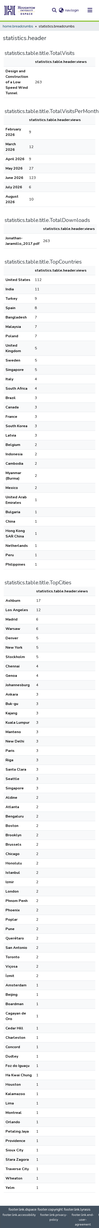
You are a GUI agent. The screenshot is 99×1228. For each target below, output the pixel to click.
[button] (20, 10)
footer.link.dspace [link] (23, 1209)
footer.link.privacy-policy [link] (53, 1217)
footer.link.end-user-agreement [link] (83, 1220)
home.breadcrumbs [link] (18, 26)
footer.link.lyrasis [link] (77, 1209)
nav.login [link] (72, 10)
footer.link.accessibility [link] (19, 1215)
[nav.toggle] (89, 10)
